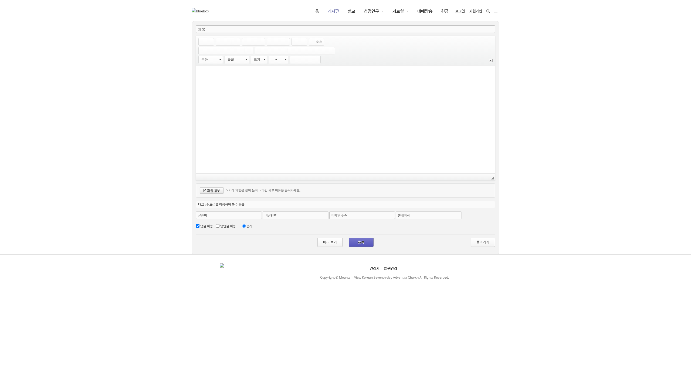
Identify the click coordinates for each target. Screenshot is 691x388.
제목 (201, 29)
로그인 (460, 10)
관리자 (375, 268)
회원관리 (390, 268)
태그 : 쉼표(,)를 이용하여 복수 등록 (221, 204)
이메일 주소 (339, 215)
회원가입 (475, 10)
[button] (202, 41)
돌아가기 (482, 242)
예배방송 (424, 11)
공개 (249, 226)
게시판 (333, 11)
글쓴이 (202, 215)
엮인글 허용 (228, 226)
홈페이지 (404, 215)
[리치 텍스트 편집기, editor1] (345, 119)
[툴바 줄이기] (491, 60)
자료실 (398, 11)
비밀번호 (271, 215)
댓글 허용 (206, 226)
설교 (351, 11)
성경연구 (371, 11)
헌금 (445, 11)
